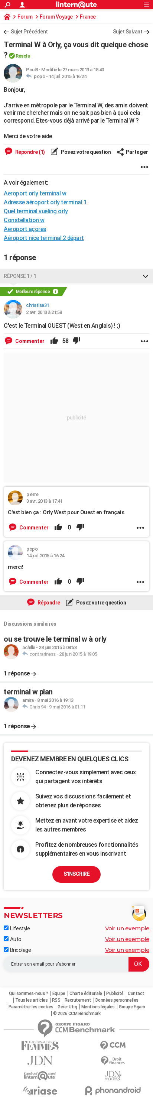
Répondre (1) (29, 152)
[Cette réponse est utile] (54, 341)
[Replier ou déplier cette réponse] (146, 276)
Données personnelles (117, 1000)
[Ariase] (40, 1090)
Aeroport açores (25, 229)
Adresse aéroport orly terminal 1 (45, 202)
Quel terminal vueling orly (36, 211)
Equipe (58, 993)
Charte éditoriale (85, 993)
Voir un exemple (127, 928)
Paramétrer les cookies (31, 1006)
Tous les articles (31, 1000)
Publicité (115, 993)
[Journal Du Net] (40, 1060)
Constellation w (24, 220)
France (88, 17)
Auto (15, 939)
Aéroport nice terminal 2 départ (44, 237)
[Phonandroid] (112, 1090)
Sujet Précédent (29, 32)
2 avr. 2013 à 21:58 (44, 312)
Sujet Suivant (128, 32)
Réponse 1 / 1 (20, 276)
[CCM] (112, 1045)
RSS (56, 1000)
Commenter (29, 341)
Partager (137, 152)
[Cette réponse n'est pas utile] (76, 341)
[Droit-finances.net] (112, 1061)
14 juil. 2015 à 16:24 (68, 76)
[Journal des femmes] (40, 1045)
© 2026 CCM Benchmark (76, 1013)
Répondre (48, 603)
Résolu (23, 56)
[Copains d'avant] (40, 1075)
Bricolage (20, 950)
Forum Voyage (56, 17)
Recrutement (78, 1000)
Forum (25, 17)
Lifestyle (19, 928)
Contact (136, 993)
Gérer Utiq (67, 1006)
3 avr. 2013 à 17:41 (44, 501)
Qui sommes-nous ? (28, 993)
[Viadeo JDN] (112, 1075)
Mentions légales (98, 1006)
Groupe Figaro (132, 1006)
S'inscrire (76, 874)
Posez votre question (85, 152)
